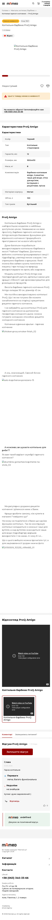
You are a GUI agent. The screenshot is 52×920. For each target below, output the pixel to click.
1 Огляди (6, 30)
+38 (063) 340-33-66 (13, 112)
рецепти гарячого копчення (17, 303)
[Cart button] (38, 4)
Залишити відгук (17, 751)
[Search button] (33, 3)
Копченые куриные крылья (19, 324)
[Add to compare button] (48, 86)
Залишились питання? (26, 735)
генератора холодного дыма (17, 314)
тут (44, 540)
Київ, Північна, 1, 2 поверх (14, 897)
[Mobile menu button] (3, 3)
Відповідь (14, 801)
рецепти (35, 506)
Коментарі (7, 735)
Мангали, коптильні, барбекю (23, 10)
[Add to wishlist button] (42, 86)
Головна (5, 10)
